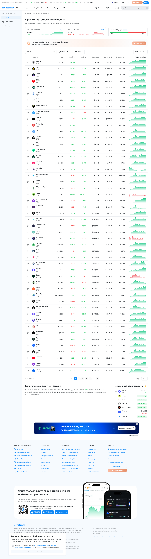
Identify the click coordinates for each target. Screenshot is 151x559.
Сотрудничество (113, 455)
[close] (137, 424)
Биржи (43, 472)
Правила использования (99, 536)
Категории (36, 13)
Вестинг (43, 459)
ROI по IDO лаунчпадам (70, 452)
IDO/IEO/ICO (45, 465)
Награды (91, 468)
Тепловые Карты (67, 472)
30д (61, 30)
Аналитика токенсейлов (70, 465)
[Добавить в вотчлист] (28, 62)
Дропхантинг (45, 462)
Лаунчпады (45, 468)
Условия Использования (41, 545)
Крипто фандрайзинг (24, 462)
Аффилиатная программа (116, 452)
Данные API (117, 466)
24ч (125, 30)
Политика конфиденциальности (116, 536)
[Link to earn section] (118, 8)
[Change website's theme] (129, 3)
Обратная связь (113, 459)
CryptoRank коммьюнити (25, 459)
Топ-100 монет (46, 449)
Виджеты (91, 465)
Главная (28, 13)
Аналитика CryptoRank (24, 455)
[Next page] (101, 378)
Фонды (43, 452)
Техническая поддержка (118, 449)
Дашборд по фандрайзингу (71, 468)
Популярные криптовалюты (71, 449)
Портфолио (92, 449)
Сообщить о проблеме (115, 462)
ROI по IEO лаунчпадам (69, 455)
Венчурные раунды (47, 455)
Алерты (90, 455)
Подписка (139, 2)
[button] (35, 512)
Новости (91, 462)
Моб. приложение (94, 472)
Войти (146, 2)
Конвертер (91, 459)
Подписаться (140, 43)
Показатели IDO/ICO (68, 459)
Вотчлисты (91, 452)
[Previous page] (71, 378)
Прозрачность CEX (68, 462)
